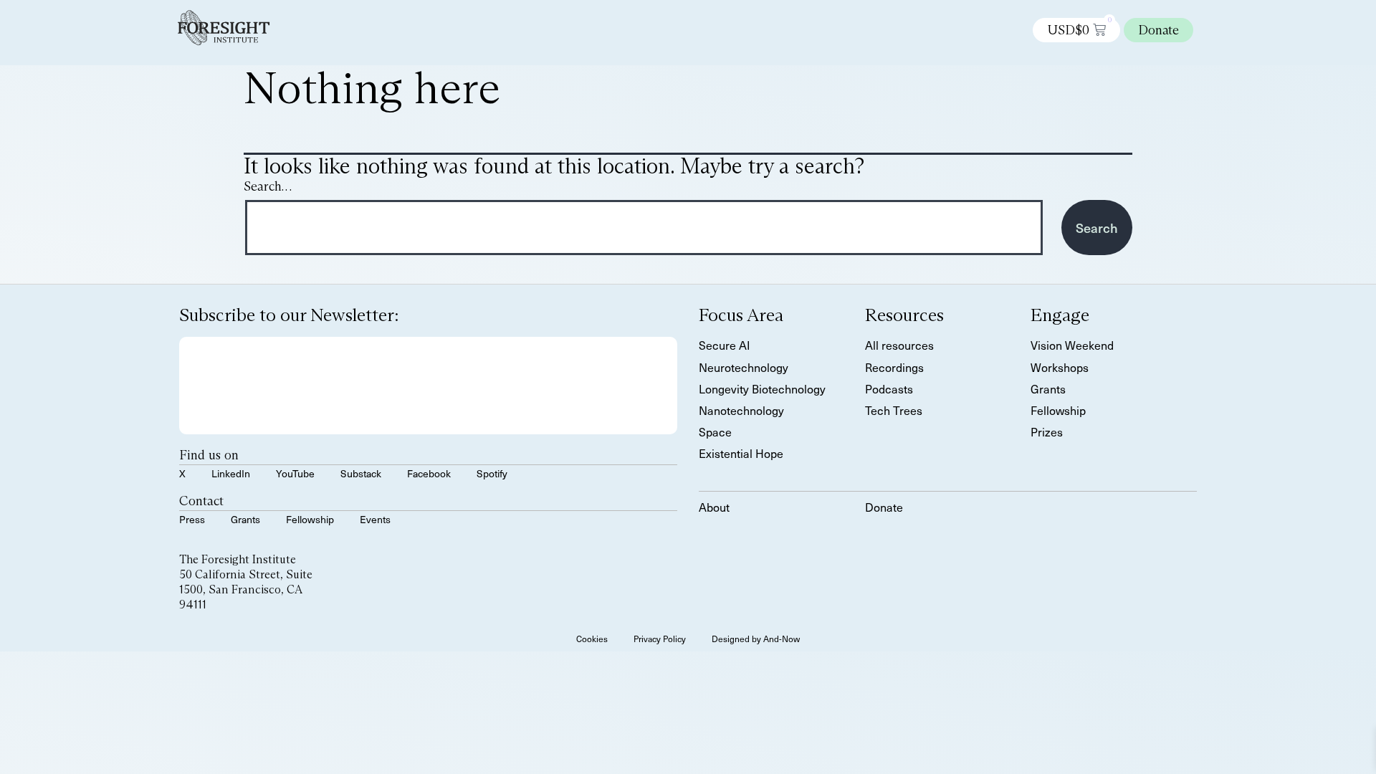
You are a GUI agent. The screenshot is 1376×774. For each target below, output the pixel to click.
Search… (268, 187)
